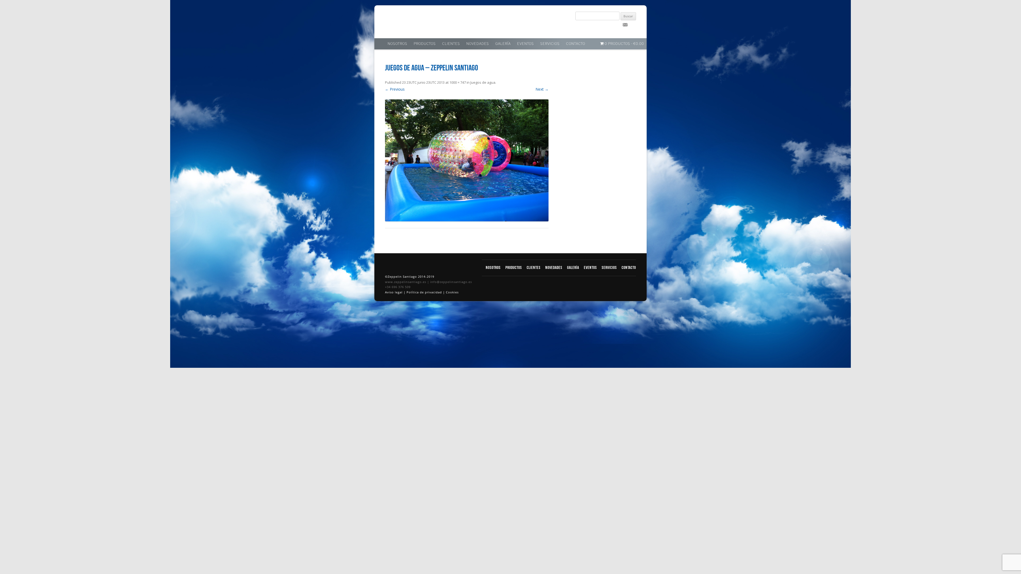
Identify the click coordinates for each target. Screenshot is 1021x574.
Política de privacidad (425, 292)
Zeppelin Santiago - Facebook (582, 27)
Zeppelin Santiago (405, 23)
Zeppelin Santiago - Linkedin (592, 27)
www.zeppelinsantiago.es (406, 282)
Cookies (452, 292)
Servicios (550, 44)
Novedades (477, 44)
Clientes (451, 44)
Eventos (525, 44)
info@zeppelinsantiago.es (451, 282)
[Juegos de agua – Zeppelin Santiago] (467, 160)
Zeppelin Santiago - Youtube (601, 27)
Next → (542, 89)
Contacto (575, 44)
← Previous (395, 89)
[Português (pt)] (632, 24)
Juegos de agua (482, 82)
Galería (503, 44)
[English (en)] (625, 24)
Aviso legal (394, 292)
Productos (425, 44)
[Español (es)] (618, 24)
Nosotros (397, 44)
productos (514, 267)
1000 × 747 (457, 82)
